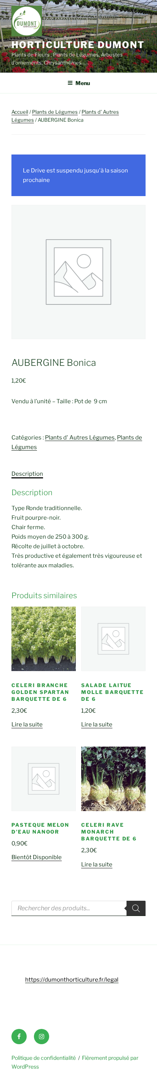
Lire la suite (27, 724)
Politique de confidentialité (43, 1057)
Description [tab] (27, 473)
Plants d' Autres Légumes (80, 437)
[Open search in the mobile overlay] (78, 908)
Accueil (19, 112)
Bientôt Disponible (36, 857)
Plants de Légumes (55, 112)
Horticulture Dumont (77, 44)
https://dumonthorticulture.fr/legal (72, 979)
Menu (82, 83)
